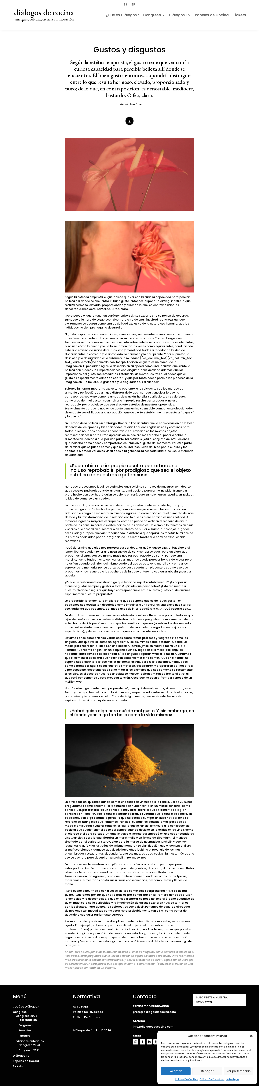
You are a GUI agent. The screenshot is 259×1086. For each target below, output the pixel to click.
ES (125, 4)
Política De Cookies (186, 1079)
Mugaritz (75, 615)
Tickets (239, 15)
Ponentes (25, 1030)
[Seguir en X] (156, 1041)
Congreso (152, 15)
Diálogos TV (180, 15)
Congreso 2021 (29, 1050)
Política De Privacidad (212, 1079)
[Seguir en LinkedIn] (149, 1041)
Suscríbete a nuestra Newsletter (212, 999)
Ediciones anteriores (30, 1041)
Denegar (207, 1071)
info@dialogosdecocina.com (153, 1027)
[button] (251, 1036)
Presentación (28, 1020)
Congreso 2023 (29, 1045)
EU (133, 4)
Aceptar (176, 1071)
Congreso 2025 (26, 1016)
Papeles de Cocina (212, 15)
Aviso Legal (232, 1079)
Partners (24, 1036)
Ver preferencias (239, 1071)
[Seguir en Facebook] (142, 1041)
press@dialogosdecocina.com (154, 1012)
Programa (26, 1025)
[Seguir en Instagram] (135, 1041)
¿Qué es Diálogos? (122, 15)
